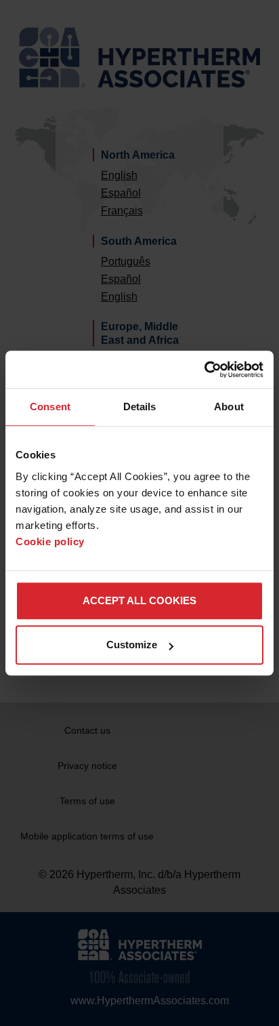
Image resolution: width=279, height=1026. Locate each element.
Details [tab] (139, 406)
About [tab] (229, 406)
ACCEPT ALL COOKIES (139, 600)
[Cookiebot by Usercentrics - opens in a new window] (204, 369)
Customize (131, 644)
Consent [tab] (50, 406)
